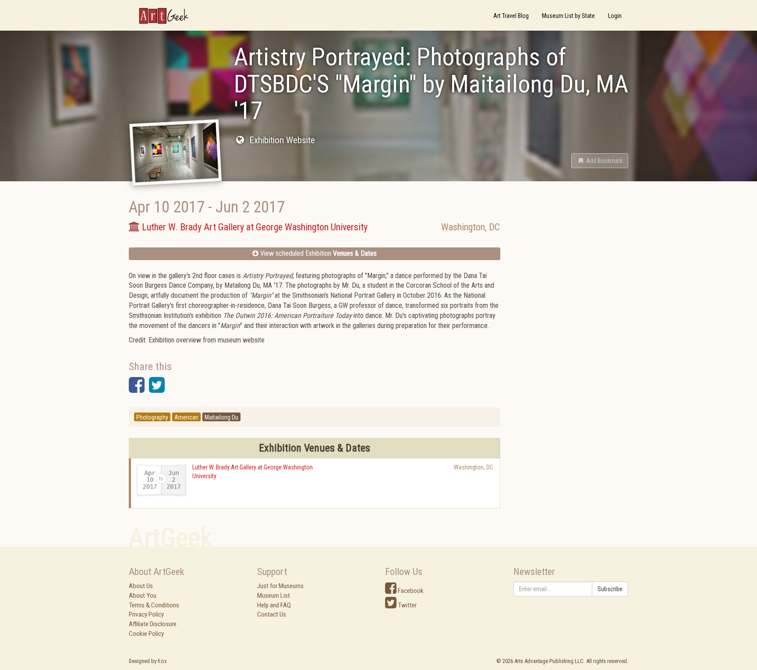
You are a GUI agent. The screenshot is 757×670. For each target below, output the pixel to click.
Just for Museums (280, 586)
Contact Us (271, 614)
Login (615, 15)
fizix (162, 661)
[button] (599, 160)
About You (142, 595)
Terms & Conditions (154, 605)
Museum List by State (568, 15)
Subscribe (610, 588)
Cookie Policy (146, 634)
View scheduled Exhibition (317, 253)
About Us (141, 586)
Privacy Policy (146, 614)
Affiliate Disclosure (153, 624)
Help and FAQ (274, 605)
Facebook (410, 591)
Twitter (406, 605)
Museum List (273, 595)
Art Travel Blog (511, 15)
